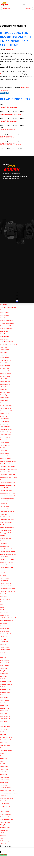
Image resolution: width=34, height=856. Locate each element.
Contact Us (3, 843)
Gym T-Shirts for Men (6, 517)
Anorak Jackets (4, 639)
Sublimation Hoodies (5, 681)
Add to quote (4, 93)
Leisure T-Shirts (4, 556)
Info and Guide (4, 782)
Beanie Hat (9, 50)
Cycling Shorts (4, 424)
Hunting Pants (4, 774)
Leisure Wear (3, 543)
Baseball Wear (4, 331)
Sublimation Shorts (5, 692)
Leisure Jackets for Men (6, 567)
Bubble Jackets (4, 641)
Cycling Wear (3, 416)
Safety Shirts (3, 721)
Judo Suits (3, 657)
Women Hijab (12, 113)
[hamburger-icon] (24, 4)
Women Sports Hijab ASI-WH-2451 (10, 114)
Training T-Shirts (4, 397)
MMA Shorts (3, 676)
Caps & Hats (3, 764)
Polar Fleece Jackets (5, 633)
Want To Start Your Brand (7, 790)
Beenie (23, 87)
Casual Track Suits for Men (7, 466)
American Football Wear (6, 320)
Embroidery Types (5, 827)
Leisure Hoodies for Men (6, 548)
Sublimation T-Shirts (5, 689)
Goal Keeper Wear (5, 426)
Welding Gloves (4, 710)
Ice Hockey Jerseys (5, 373)
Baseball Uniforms (5, 333)
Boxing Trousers (4, 671)
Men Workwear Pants (6, 737)
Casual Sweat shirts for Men (7, 474)
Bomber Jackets (4, 628)
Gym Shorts (3, 535)
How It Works (3, 785)
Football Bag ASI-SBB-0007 (8, 107)
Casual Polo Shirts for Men (7, 498)
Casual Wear (3, 450)
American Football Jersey (7, 326)
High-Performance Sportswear (8, 307)
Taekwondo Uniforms (5, 663)
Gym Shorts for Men (5, 538)
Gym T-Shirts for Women (7, 519)
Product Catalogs (4, 840)
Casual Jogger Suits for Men (7, 482)
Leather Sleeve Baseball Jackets (9, 617)
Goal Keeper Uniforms (6, 429)
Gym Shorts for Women (6, 541)
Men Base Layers (5, 599)
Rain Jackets (3, 644)
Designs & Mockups (5, 817)
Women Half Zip (4, 578)
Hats (1, 604)
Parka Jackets (4, 612)
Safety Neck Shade (5, 718)
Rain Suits (3, 448)
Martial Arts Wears (5, 649)
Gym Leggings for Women (7, 533)
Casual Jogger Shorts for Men (8, 495)
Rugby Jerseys (4, 355)
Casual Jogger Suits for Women (8, 485)
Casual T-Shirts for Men (6, 490)
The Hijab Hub (4, 766)
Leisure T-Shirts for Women (7, 559)
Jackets (2, 607)
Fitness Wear (3, 503)
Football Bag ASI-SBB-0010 (8, 121)
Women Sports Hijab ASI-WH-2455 (10, 145)
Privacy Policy (4, 795)
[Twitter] (17, 295)
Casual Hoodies (4, 453)
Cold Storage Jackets (6, 750)
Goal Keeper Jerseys (5, 432)
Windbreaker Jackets (5, 647)
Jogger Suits (3, 479)
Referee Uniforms (5, 437)
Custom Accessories (5, 822)
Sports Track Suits (5, 445)
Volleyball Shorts (4, 387)
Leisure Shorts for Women (7, 586)
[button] (27, 4)
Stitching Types (4, 830)
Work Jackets (4, 742)
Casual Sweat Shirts (5, 472)
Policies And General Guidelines (8, 793)
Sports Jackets (4, 626)
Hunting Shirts (4, 771)
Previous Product (6, 8)
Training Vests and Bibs (6, 410)
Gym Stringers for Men (6, 522)
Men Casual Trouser (5, 501)
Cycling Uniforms (4, 418)
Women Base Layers (5, 602)
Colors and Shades (5, 809)
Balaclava (2, 753)
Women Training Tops (6, 405)
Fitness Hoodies (4, 506)
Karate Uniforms (4, 660)
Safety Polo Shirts (5, 726)
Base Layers (3, 596)
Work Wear (3, 695)
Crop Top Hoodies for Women (8, 461)
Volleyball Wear (4, 379)
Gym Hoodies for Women (7, 511)
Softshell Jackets (4, 631)
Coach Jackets (4, 636)
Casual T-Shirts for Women (7, 493)
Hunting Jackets (4, 777)
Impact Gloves (4, 705)
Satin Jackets (3, 623)
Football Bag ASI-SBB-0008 (8, 131)
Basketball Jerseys (5, 365)
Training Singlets (4, 395)
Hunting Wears (4, 769)
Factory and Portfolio (5, 787)
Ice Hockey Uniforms (5, 371)
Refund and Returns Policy (7, 798)
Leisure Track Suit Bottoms (7, 591)
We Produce (3, 304)
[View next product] (33, 8)
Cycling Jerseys (4, 421)
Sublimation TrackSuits (6, 684)
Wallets (2, 761)
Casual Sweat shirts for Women (8, 477)
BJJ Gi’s (2, 652)
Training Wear (3, 389)
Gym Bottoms (4, 525)
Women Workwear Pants (7, 740)
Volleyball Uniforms (5, 381)
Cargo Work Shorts (5, 745)
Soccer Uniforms (4, 312)
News (1, 838)
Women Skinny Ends (5, 594)
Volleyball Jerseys (5, 384)
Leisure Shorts (4, 580)
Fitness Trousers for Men (7, 527)
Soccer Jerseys (4, 315)
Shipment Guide (4, 803)
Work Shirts (3, 732)
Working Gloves (4, 700)
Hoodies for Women (5, 458)
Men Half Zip (3, 575)
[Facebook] (17, 293)
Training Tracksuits (5, 413)
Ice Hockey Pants (5, 376)
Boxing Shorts (4, 673)
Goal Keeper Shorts (5, 434)
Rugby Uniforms (4, 349)
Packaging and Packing (6, 819)
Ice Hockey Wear (4, 368)
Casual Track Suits (5, 464)
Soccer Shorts (4, 318)
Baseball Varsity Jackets (6, 341)
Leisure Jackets (4, 564)
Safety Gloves (4, 697)
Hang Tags (3, 835)
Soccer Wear (3, 310)
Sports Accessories (11, 106)
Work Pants (3, 734)
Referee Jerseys (4, 442)
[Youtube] (17, 298)
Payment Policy (4, 801)
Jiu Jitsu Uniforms (5, 655)
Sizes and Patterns (5, 806)
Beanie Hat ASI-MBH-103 (7, 138)
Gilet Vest (2, 610)
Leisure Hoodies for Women (7, 551)
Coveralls (2, 748)
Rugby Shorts (3, 352)
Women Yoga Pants (5, 408)
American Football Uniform (7, 323)
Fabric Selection (4, 811)
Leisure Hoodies (4, 546)
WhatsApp (3, 855)
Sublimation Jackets (5, 687)
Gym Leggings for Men (6, 530)
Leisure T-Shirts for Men (6, 562)
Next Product (28, 8)
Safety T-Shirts (4, 724)
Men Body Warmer (5, 392)
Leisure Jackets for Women (7, 570)
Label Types (3, 833)
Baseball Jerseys (4, 336)
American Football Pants (6, 328)
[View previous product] (1, 8)
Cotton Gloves (4, 702)
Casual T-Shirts (4, 487)
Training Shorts (4, 400)
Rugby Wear (3, 347)
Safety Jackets (4, 729)
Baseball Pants (4, 339)
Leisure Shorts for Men (6, 583)
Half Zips (2, 572)
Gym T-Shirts (3, 514)
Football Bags (3, 106)
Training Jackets (4, 402)
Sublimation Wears (5, 679)
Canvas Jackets (4, 615)
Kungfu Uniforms (4, 665)
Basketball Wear (4, 357)
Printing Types (4, 825)
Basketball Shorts (4, 363)
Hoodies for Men (4, 456)
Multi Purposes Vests (5, 716)
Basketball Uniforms (5, 360)
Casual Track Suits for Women (8, 469)
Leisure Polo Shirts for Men (7, 588)
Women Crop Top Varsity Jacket (8, 344)
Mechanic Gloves (4, 708)
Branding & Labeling (5, 814)
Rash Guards (3, 668)
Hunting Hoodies (4, 779)
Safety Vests (3, 713)
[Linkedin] (17, 301)
